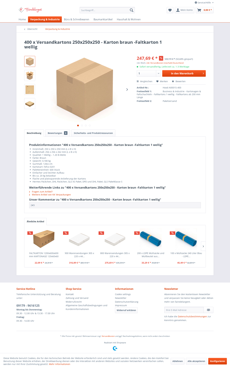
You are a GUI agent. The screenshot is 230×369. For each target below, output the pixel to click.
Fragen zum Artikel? (42, 191)
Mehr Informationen (59, 364)
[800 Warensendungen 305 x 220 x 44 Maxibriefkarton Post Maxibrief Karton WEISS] (115, 239)
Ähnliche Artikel (35, 221)
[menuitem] (107, 10)
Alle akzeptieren (196, 361)
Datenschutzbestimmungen (192, 316)
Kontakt (70, 294)
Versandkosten (108, 336)
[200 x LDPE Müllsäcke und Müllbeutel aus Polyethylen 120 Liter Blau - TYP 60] (150, 239)
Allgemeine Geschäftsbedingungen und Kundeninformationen (86, 307)
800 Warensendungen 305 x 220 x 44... (115, 255)
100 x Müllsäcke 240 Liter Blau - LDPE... (186, 255)
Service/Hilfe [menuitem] (204, 2)
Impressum (121, 305)
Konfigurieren (217, 361)
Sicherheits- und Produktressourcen (93, 133)
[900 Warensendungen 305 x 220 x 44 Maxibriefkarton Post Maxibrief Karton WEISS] (79, 239)
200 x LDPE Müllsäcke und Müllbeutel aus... (150, 255)
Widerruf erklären (126, 310)
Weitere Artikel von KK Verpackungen (51, 194)
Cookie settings (123, 294)
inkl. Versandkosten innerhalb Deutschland (165, 63)
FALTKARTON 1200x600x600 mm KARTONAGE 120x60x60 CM (44, 255)
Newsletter (120, 298)
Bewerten (180, 81)
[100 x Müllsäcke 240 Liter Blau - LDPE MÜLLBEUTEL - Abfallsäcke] (186, 239)
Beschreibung (34, 133)
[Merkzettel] (170, 10)
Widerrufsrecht (74, 301)
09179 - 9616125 (28, 306)
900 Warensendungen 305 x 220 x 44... (79, 255)
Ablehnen (177, 361)
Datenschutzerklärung (126, 301)
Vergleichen (145, 81)
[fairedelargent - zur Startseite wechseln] (30, 11)
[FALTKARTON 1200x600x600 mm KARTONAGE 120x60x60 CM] (44, 239)
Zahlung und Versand (77, 298)
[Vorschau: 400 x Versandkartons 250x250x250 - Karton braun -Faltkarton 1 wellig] (29, 61)
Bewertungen (57, 133)
